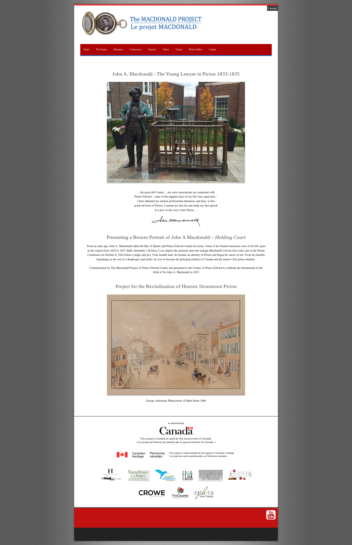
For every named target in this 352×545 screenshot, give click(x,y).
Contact (212, 49)
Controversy (136, 49)
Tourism (152, 49)
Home (86, 49)
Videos (166, 49)
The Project (101, 49)
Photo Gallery (195, 49)
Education (118, 49)
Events (179, 49)
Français (272, 8)
